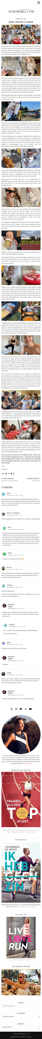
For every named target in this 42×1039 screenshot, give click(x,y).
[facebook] (21, 709)
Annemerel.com (23, 1033)
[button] (39, 2)
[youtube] (30, 709)
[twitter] (11, 709)
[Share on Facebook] (6, 473)
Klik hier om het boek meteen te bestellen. (25, 906)
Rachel (9, 673)
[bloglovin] (26, 709)
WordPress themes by (21, 1036)
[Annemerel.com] (21, 8)
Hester (9, 567)
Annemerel (11, 604)
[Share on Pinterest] (11, 473)
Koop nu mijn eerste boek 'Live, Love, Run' (21, 960)
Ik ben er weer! (34, 480)
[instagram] (16, 709)
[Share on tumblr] (13, 473)
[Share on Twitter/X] (9, 473)
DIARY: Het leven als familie (9, 480)
